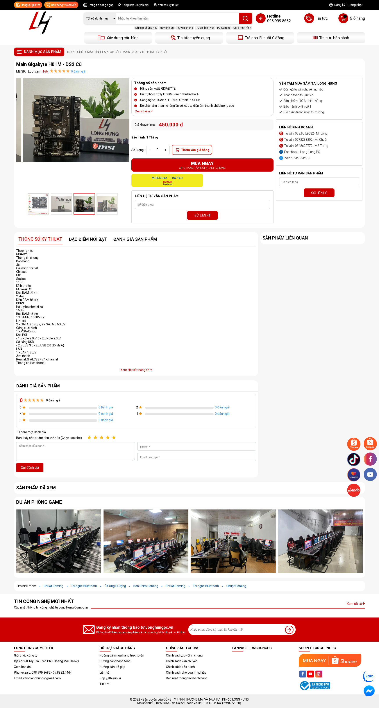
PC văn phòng (185, 27)
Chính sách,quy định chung (184, 655)
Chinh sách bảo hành (180, 667)
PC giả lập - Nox (205, 27)
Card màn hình (242, 27)
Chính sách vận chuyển (181, 661)
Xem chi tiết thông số (135, 370)
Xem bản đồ (22, 667)
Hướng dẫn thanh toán (115, 661)
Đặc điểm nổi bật (88, 239)
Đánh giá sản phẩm (135, 239)
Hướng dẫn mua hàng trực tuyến (122, 655)
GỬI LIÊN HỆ (202, 215)
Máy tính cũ (167, 27)
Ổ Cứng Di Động (115, 586)
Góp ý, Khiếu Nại (110, 678)
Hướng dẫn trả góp (112, 667)
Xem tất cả (355, 603)
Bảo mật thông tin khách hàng (186, 678)
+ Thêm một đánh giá (31, 432)
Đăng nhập (356, 5)
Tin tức (104, 684)
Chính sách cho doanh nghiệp (186, 672)
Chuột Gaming (53, 586)
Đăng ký (339, 5)
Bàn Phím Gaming (145, 586)
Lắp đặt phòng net (146, 27)
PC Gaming (224, 27)
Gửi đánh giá (30, 468)
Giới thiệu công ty (25, 655)
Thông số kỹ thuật (40, 239)
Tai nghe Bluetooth (84, 586)
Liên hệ (104, 672)
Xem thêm (142, 111)
